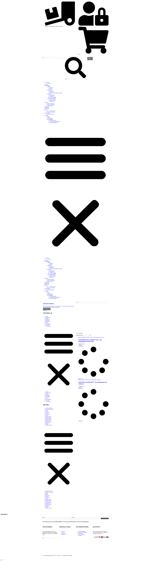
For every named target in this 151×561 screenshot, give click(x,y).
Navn (43, 517)
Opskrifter (47, 108)
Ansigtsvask (52, 96)
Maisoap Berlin (48, 416)
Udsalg (46, 84)
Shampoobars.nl (48, 421)
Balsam (51, 88)
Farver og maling (50, 114)
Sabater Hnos (47, 420)
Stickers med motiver (51, 104)
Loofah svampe (52, 99)
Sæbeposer (52, 101)
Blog (48, 116)
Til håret (48, 86)
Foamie (46, 410)
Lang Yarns (47, 414)
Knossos (47, 413)
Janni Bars (47, 412)
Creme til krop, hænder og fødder (56, 92)
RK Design (47, 107)
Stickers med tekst (50, 103)
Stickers (46, 102)
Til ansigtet (49, 93)
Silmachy (47, 422)
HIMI (46, 411)
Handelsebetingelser (53, 122)
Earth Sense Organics (49, 409)
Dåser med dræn (53, 100)
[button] (75, 190)
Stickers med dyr (50, 105)
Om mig (48, 117)
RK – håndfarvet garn (51, 110)
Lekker (46, 415)
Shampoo (51, 87)
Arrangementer (50, 118)
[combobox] (70, 79)
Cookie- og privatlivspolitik (55, 121)
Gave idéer (47, 82)
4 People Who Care (49, 408)
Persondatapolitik (53, 120)
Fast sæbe (51, 90)
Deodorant (51, 91)
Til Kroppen (49, 89)
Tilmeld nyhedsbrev (104, 518)
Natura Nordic (48, 418)
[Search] (75, 77)
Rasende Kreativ (48, 419)
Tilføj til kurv (80, 378)
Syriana (46, 424)
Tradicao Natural (48, 425)
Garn (46, 109)
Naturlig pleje (47, 85)
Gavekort (49, 83)
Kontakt (46, 115)
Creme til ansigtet (53, 97)
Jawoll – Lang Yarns (51, 112)
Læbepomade (52, 95)
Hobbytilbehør (47, 113)
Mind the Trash (48, 417)
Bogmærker (47, 106)
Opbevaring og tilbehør (51, 98)
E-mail (73, 517)
